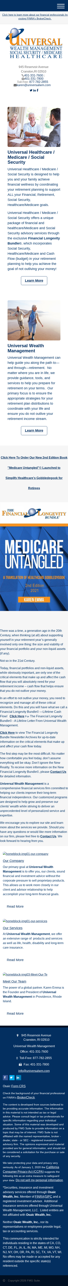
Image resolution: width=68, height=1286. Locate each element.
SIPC (48, 1196)
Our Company (13, 861)
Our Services (12, 928)
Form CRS (18, 1086)
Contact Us (58, 771)
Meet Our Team (14, 981)
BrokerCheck (26, 1097)
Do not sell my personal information (39, 1180)
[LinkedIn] (34, 90)
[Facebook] (37, 90)
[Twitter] (31, 90)
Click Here (17, 716)
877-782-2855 (38, 81)
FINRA (39, 1196)
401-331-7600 (33, 75)
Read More (15, 906)
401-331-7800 (34, 78)
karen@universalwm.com (34, 85)
